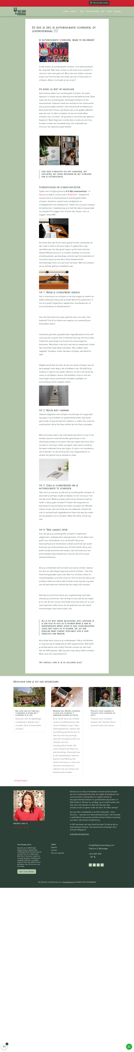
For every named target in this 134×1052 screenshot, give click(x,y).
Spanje (42, 194)
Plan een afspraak (57, 853)
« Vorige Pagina (20, 780)
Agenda (66, 11)
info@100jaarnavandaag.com (101, 845)
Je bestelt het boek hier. (79, 834)
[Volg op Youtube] (94, 865)
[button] (129, 1047)
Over (81, 11)
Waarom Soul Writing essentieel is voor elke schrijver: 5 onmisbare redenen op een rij (66, 713)
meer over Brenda (26, 871)
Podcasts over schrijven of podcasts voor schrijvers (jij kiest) (103, 713)
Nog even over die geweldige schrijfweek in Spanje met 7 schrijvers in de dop (27, 713)
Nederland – (73, 194)
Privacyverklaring (68, 882)
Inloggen (117, 11)
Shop (102, 11)
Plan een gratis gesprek (100, 3)
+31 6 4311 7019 (95, 853)
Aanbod (73, 11)
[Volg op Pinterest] (102, 865)
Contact (109, 11)
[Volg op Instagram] (98, 865)
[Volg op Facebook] (90, 865)
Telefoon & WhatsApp (98, 848)
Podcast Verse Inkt (92, 11)
